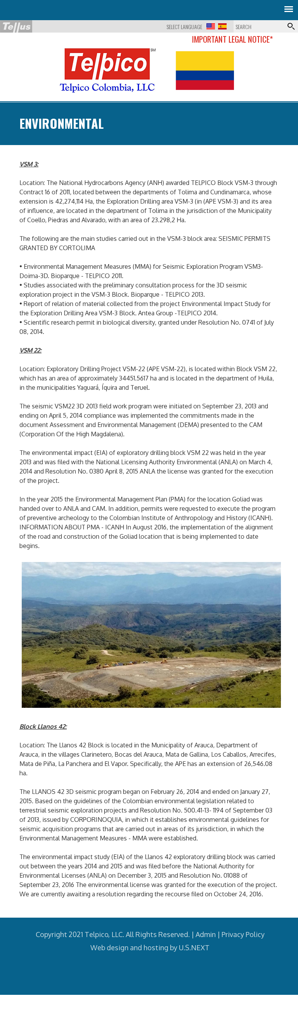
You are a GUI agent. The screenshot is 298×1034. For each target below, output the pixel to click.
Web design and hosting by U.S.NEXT (150, 947)
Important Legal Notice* (232, 39)
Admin (206, 934)
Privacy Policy (243, 934)
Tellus (16, 26)
